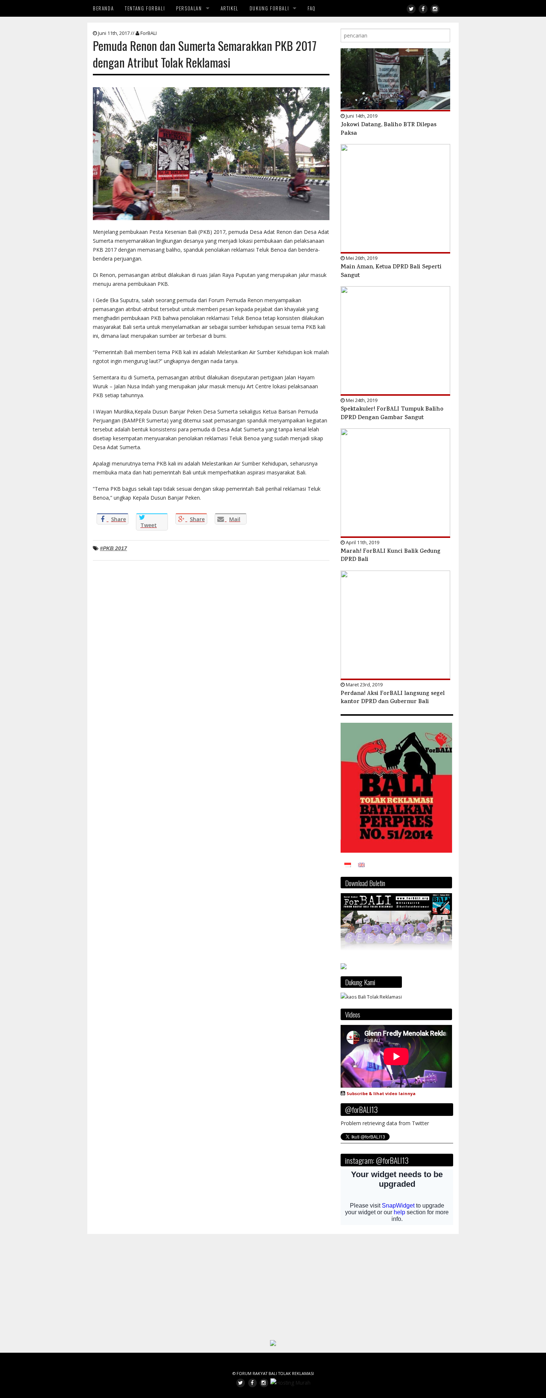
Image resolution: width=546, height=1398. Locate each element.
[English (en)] (361, 864)
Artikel (229, 8)
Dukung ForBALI (269, 8)
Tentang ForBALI (145, 8)
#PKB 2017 (113, 548)
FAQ (312, 8)
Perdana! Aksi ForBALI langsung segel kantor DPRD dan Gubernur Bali (393, 698)
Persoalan (189, 8)
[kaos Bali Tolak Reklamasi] (371, 996)
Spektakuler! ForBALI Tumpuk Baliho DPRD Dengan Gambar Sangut (392, 413)
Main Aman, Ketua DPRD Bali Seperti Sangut (391, 271)
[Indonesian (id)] (347, 864)
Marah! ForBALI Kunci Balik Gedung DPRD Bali (391, 556)
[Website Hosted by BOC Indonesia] (290, 1382)
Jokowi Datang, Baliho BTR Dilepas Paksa (388, 129)
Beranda (103, 8)
